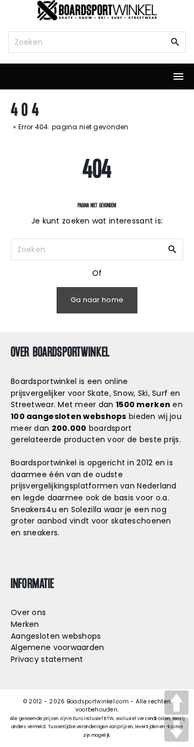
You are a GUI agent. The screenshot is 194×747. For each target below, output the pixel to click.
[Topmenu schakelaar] (178, 76)
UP (176, 702)
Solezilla (86, 509)
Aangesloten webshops (56, 636)
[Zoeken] (175, 41)
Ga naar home (97, 300)
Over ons (28, 612)
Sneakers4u (34, 509)
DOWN (176, 729)
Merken (25, 624)
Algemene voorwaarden (58, 647)
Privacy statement (47, 659)
